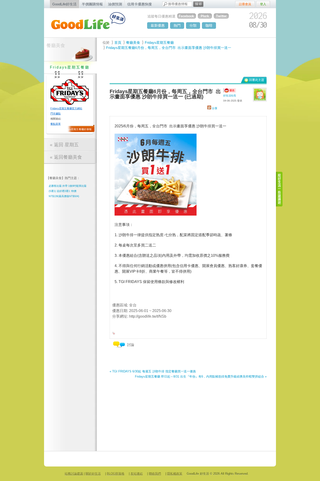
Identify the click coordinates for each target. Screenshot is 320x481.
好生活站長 (229, 95)
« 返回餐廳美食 (66, 157)
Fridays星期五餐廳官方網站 (66, 108)
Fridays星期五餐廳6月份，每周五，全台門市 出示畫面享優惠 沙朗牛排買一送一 (168, 48)
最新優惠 (158, 25)
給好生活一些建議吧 (279, 189)
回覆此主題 (256, 80)
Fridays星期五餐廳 (159, 42)
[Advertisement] (185, 63)
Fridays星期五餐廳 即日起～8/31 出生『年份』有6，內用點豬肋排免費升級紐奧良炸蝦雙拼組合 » (201, 376)
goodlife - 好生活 (93, 22)
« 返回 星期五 (64, 144)
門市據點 (55, 113)
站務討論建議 (74, 473)
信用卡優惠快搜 (139, 4)
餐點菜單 (55, 123)
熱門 (177, 25)
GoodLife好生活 (64, 4)
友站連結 (136, 473)
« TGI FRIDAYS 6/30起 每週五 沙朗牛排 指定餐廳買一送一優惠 (153, 371)
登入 (263, 4)
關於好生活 (93, 473)
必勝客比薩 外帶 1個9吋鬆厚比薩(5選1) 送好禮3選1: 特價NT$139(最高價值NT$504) (67, 191)
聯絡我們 (155, 473)
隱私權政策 (174, 473)
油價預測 (115, 4)
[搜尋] (198, 4)
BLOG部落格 (115, 473)
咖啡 (208, 25)
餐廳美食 (55, 45)
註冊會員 (245, 4)
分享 (214, 108)
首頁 (117, 42)
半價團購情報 (92, 4)
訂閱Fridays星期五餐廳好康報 (74, 129)
